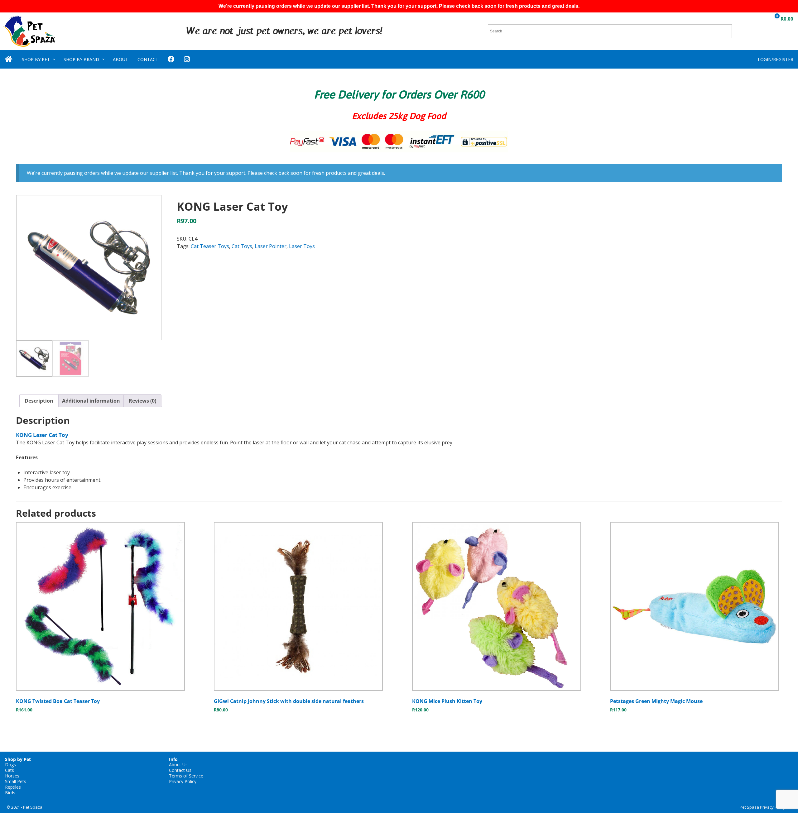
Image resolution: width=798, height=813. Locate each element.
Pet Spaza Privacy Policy (763, 807)
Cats (9, 770)
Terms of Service (186, 776)
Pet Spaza (32, 807)
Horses (12, 776)
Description (39, 400)
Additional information (91, 400)
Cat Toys (242, 246)
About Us (178, 765)
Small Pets (15, 781)
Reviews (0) (142, 400)
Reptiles (13, 787)
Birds (10, 793)
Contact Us (180, 770)
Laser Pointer (270, 246)
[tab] (39, 400)
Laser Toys (302, 246)
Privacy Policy (182, 781)
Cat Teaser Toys (210, 246)
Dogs (10, 765)
